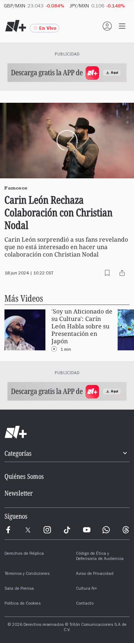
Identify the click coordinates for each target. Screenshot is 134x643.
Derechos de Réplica (24, 554)
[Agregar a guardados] (107, 272)
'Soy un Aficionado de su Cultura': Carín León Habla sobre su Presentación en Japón (81, 326)
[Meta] (8, 530)
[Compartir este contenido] (122, 272)
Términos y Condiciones (27, 574)
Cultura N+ (86, 589)
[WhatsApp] (106, 530)
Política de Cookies (22, 604)
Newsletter (18, 492)
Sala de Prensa (19, 589)
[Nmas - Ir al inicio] (15, 26)
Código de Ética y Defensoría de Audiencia (100, 556)
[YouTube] (86, 530)
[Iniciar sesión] (107, 26)
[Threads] (126, 530)
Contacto (84, 604)
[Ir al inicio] (67, 432)
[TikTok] (67, 530)
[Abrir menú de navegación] (122, 26)
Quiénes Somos (24, 476)
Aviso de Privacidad (95, 574)
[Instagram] (47, 530)
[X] (28, 530)
